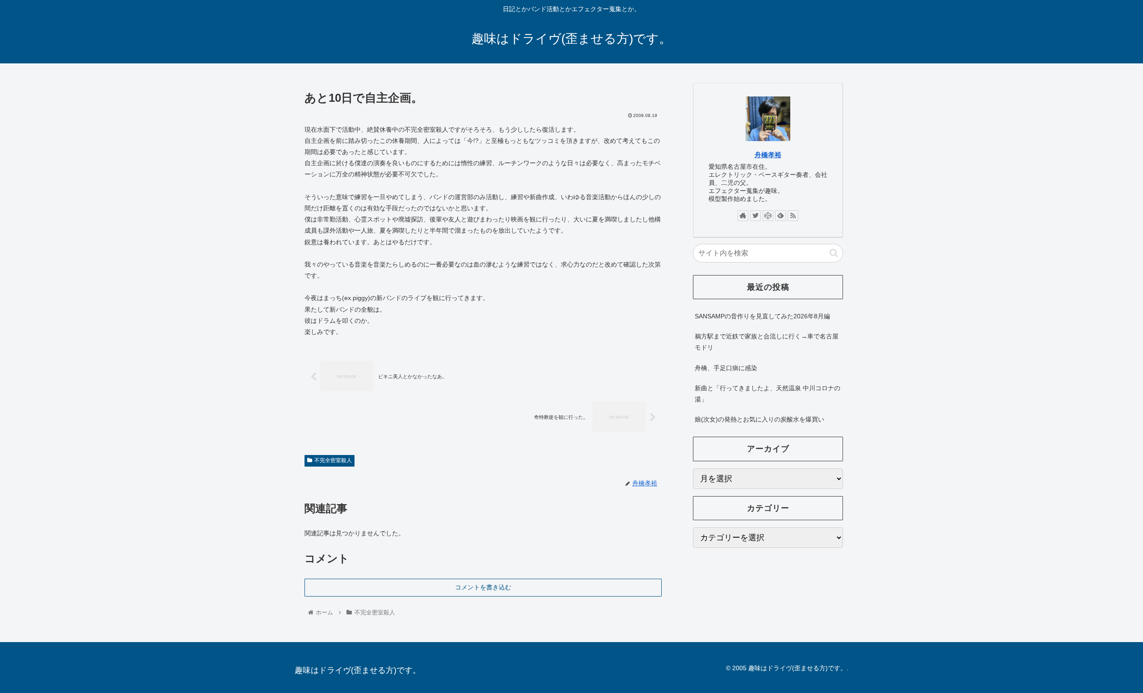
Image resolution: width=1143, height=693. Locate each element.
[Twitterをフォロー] (755, 215)
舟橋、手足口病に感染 (726, 368)
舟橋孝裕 (768, 155)
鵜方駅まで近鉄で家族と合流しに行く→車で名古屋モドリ (766, 342)
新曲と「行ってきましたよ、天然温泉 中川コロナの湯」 (767, 393)
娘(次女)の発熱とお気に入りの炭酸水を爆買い (759, 419)
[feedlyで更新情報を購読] (780, 215)
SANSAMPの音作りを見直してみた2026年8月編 (762, 316)
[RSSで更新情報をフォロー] (793, 215)
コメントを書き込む (483, 587)
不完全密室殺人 (333, 460)
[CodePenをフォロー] (768, 215)
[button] (834, 253)
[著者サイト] (743, 215)
